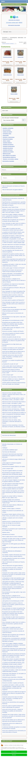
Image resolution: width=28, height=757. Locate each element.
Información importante (14, 25)
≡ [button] (26, 1)
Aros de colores (7, 130)
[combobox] (8, 177)
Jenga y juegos (6, 140)
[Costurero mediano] (14, 89)
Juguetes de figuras (8, 150)
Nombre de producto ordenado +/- (8, 43)
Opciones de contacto (14, 20)
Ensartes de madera (8, 139)
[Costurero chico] (20, 52)
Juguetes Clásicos (7, 142)
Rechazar (14, 754)
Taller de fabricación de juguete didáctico (12, 189)
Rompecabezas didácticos (9, 157)
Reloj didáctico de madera (9, 155)
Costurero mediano (14, 93)
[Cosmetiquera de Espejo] (7, 52)
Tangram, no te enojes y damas (10, 159)
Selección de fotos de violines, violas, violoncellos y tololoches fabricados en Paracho (12, 421)
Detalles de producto (7, 64)
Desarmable (6, 135)
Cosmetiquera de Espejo (7, 57)
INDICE (20, 22)
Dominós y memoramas (8, 137)
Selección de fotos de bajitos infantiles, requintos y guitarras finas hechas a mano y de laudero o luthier (13, 394)
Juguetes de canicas (8, 148)
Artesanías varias (7, 133)
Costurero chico (20, 57)
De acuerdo (14, 751)
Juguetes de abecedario (9, 146)
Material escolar (7, 153)
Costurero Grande (20, 74)
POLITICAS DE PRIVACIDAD (9, 435)
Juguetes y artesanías (7, 128)
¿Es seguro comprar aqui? (12, 22)
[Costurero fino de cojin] (7, 70)
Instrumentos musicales (8, 161)
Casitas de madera (7, 131)
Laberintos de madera (8, 151)
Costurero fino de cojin (7, 74)
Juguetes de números (8, 144)
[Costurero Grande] (20, 70)
